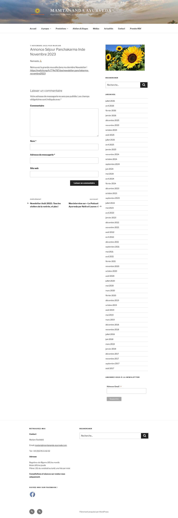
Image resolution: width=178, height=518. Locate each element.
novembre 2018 (112, 329)
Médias (96, 28)
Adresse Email (114, 386)
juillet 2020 (110, 281)
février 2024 (111, 183)
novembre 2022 (112, 227)
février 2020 (111, 295)
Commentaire (37, 105)
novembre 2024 (112, 154)
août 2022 (110, 232)
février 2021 (111, 261)
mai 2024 (110, 174)
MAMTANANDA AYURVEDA (81, 10)
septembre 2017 (112, 363)
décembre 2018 (112, 325)
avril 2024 (110, 179)
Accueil (33, 28)
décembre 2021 (112, 242)
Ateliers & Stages (80, 28)
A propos (45, 28)
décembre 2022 (112, 222)
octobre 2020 (111, 271)
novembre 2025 (112, 125)
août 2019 (110, 310)
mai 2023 (110, 208)
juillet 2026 (110, 101)
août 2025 (110, 135)
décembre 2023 (112, 188)
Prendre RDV (135, 28)
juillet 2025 (110, 140)
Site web (34, 168)
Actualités (108, 28)
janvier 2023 (111, 217)
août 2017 (110, 368)
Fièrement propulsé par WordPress (94, 512)
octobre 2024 (111, 159)
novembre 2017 (112, 358)
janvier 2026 (111, 115)
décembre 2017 (112, 354)
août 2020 (110, 276)
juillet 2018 (110, 334)
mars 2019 (110, 320)
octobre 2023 (111, 193)
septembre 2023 (113, 198)
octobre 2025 (111, 130)
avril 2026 (110, 106)
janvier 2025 (111, 149)
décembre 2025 (112, 120)
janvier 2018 (111, 349)
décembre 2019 (112, 300)
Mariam (57, 46)
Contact (121, 28)
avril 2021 (110, 256)
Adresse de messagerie (42, 155)
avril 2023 (110, 213)
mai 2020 (110, 285)
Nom (33, 141)
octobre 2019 (111, 305)
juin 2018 (109, 339)
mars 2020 (110, 290)
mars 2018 (110, 344)
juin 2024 (109, 169)
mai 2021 (109, 252)
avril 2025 (110, 144)
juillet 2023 (110, 203)
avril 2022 (110, 237)
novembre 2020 (112, 266)
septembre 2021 (112, 247)
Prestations (61, 28)
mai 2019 (109, 315)
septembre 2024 (113, 164)
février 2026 (111, 110)
